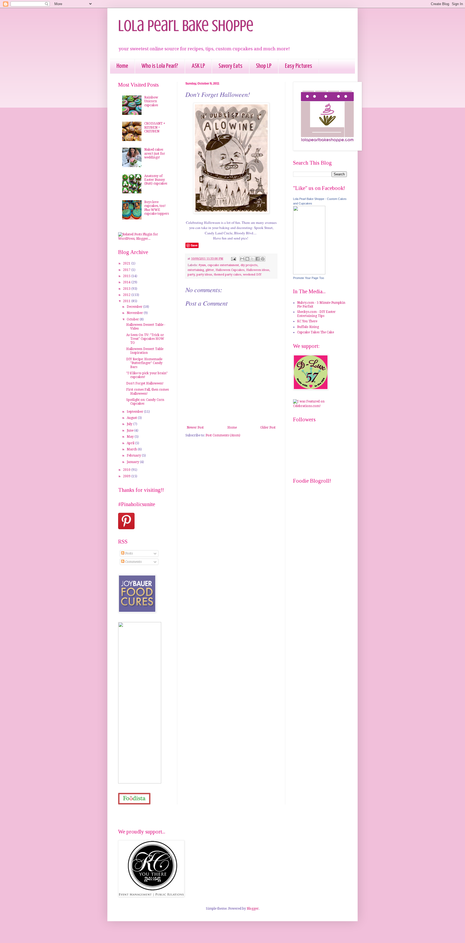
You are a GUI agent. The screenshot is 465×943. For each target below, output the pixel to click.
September (135, 412)
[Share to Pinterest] (262, 259)
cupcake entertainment (223, 265)
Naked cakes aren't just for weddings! (154, 153)
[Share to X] (252, 259)
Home (122, 66)
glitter (210, 270)
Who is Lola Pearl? (160, 66)
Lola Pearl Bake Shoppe (185, 26)
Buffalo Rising (308, 327)
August (132, 418)
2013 (127, 289)
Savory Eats (230, 66)
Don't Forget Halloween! (145, 383)
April (131, 443)
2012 (127, 295)
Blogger (253, 908)
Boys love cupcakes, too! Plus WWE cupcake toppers (156, 208)
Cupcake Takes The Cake (315, 332)
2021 (127, 263)
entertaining (196, 270)
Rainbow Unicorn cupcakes (151, 101)
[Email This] (242, 259)
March (132, 449)
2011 (127, 301)
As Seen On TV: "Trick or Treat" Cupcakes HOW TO (145, 339)
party (191, 274)
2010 (127, 470)
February (134, 455)
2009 (127, 476)
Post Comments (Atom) (223, 435)
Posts (128, 553)
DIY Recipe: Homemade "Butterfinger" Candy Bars (144, 363)
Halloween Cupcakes (230, 270)
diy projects (249, 265)
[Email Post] (233, 258)
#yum (202, 265)
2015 (127, 276)
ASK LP (198, 66)
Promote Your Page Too (308, 278)
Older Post (268, 427)
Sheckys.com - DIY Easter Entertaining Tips (316, 313)
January (133, 462)
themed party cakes (227, 274)
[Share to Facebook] (257, 259)
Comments (133, 562)
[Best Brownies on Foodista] (134, 798)
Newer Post (195, 427)
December (135, 307)
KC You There (307, 321)
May (131, 437)
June (130, 430)
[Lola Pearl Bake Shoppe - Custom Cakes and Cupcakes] (309, 273)
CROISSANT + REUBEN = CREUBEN (154, 127)
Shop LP (264, 66)
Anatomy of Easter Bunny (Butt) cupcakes (155, 180)
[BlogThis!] (247, 259)
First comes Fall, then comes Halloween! (147, 391)
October (133, 319)
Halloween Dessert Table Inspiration (144, 351)
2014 (127, 282)
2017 (127, 270)
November (135, 313)
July (130, 424)
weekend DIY (252, 274)
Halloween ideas (257, 270)
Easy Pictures (298, 66)
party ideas (204, 274)
